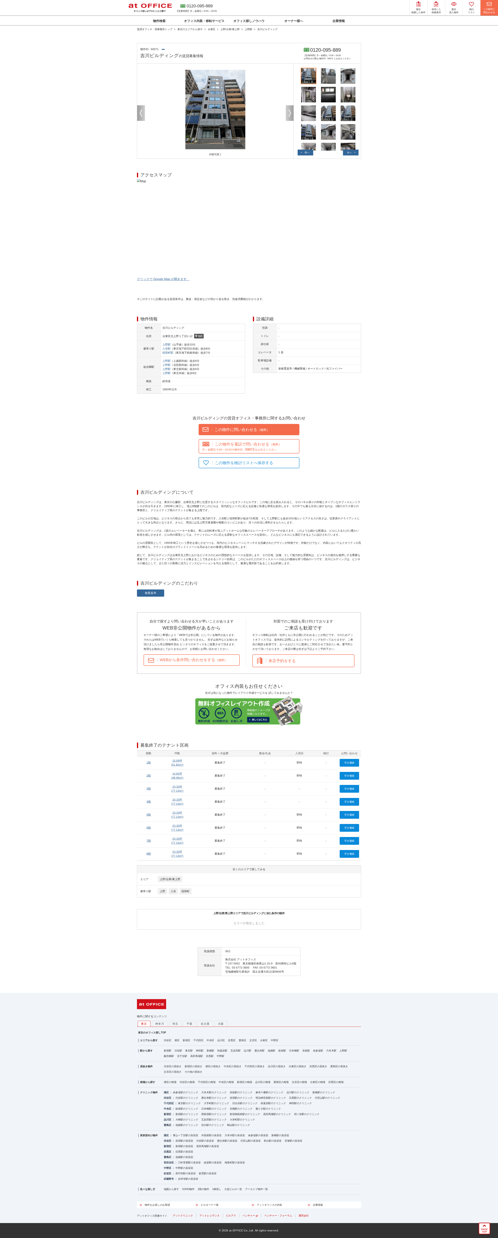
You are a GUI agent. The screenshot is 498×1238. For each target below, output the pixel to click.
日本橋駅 (294, 1050)
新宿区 (186, 1040)
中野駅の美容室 (184, 1168)
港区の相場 (170, 1082)
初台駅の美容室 (272, 1140)
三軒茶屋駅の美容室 (189, 1162)
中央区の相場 (226, 1082)
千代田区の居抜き (255, 1066)
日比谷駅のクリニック (245, 1103)
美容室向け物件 (149, 1135)
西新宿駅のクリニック (214, 1114)
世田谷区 (169, 1162)
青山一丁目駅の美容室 (185, 1135)
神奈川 (159, 1023)
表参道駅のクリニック (185, 1092)
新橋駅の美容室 (280, 1135)
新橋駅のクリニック (323, 1092)
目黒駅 (210, 1056)
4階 (148, 801)
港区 (177, 1040)
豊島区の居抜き (339, 1066)
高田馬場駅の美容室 (207, 1146)
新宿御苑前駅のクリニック (245, 1114)
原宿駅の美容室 (184, 1140)
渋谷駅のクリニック (186, 1097)
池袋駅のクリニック (186, 1125)
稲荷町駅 (167, 352)
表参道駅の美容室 (258, 1135)
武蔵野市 (169, 1178)
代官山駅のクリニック (327, 1097)
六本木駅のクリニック (214, 1092)
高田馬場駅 (196, 1056)
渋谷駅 (178, 1050)
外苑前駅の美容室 (211, 1135)
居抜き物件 (146, 1066)
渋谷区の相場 (187, 1082)
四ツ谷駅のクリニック (306, 1114)
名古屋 (205, 1023)
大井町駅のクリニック (242, 1119)
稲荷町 (185, 891)
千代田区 (198, 1040)
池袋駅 (271, 1050)
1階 (148, 762)
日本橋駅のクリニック (214, 1108)
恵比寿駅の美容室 (227, 1140)
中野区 (274, 1040)
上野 (162, 891)
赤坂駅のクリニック (241, 1092)
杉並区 (167, 1173)
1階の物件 (203, 1189)
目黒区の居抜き (318, 1066)
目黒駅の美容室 (184, 1151)
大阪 (221, 1023)
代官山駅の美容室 (250, 1140)
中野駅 (220, 1056)
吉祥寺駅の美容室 (188, 1178)
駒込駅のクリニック (238, 1125)
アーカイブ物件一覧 (256, 1189)
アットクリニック (183, 1215)
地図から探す (171, 1189)
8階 (148, 853)
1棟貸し (216, 1189)
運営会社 (304, 1215)
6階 (148, 827)
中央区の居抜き (232, 1066)
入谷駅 (166, 348)
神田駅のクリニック (300, 1103)
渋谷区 (167, 1040)
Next (290, 113)
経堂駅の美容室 (213, 1162)
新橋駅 (210, 1050)
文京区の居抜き (172, 1071)
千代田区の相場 (207, 1082)
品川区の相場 (262, 1082)
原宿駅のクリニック (241, 1097)
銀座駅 (282, 1050)
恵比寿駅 (259, 1050)
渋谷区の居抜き (172, 1066)
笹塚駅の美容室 (293, 1140)
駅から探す (146, 1050)
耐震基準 (150, 593)
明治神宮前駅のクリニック (271, 1097)
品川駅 (247, 1050)
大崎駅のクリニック (186, 1119)
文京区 (253, 1040)
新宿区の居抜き (193, 1066)
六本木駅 (331, 1050)
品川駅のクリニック (298, 1092)
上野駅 (166, 344)
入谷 (173, 891)
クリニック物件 (149, 1092)
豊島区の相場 (281, 1082)
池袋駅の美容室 (184, 1157)
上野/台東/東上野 (170, 879)
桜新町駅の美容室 (235, 1162)
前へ (307, 152)
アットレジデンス (209, 1215)
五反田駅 (236, 1050)
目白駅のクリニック (212, 1125)
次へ (349, 152)
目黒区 (232, 1040)
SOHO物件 (188, 1189)
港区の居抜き (213, 1066)
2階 (148, 775)
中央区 (210, 1040)
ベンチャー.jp (250, 1215)
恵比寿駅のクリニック (214, 1097)
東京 (144, 1023)
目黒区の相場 (336, 1082)
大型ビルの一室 (233, 1189)
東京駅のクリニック (189, 1103)
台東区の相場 (317, 1082)
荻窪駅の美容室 (208, 1173)
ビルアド (231, 1215)
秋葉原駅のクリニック (273, 1103)
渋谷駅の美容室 (205, 1140)
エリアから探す (149, 1040)
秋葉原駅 (222, 1050)
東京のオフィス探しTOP (152, 1032)
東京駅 (189, 1050)
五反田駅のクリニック (214, 1119)
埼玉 (175, 1023)
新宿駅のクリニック (186, 1114)
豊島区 (242, 1040)
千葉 (190, 1023)
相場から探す (147, 1082)
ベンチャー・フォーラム (278, 1215)
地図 (200, 336)
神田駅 (199, 1050)
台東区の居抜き (297, 1066)
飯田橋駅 (169, 1056)
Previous (141, 113)
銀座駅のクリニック (186, 1108)
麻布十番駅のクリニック (269, 1092)
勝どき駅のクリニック (268, 1108)
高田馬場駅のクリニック (277, 1114)
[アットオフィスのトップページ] (150, 7)
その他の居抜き (193, 1071)
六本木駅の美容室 (235, 1135)
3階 (148, 788)
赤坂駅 (306, 1050)
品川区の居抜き (277, 1066)
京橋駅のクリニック (241, 1108)
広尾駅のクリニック (300, 1097)
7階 (148, 840)
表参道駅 (318, 1050)
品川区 (221, 1040)
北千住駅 (182, 1056)
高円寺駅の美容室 (185, 1173)
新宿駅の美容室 (184, 1146)
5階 (148, 814)
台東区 (264, 1040)
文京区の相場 (299, 1082)
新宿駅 (167, 1050)
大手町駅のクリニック (216, 1103)
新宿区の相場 (244, 1082)
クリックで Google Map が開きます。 (163, 279)
